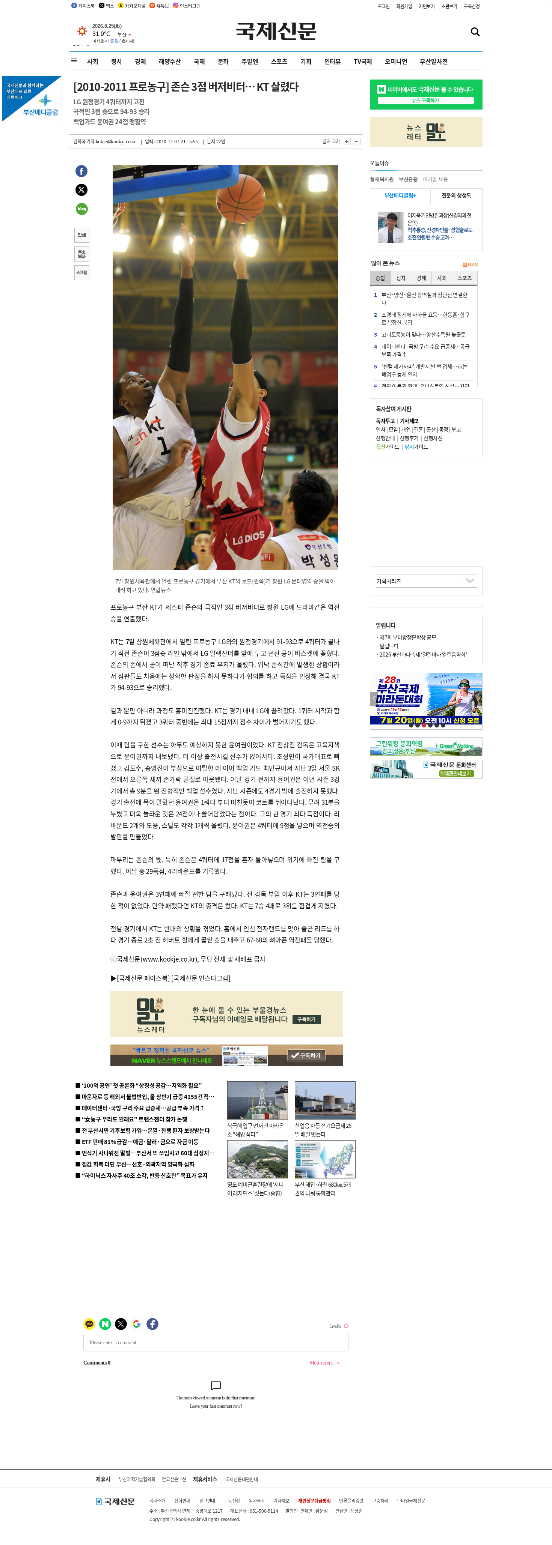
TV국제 (363, 61)
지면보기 (427, 6)
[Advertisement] (426, 512)
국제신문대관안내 (242, 1479)
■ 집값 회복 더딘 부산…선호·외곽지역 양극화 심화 (134, 1164)
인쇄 (81, 236)
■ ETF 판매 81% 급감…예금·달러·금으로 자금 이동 (137, 1141)
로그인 (384, 6)
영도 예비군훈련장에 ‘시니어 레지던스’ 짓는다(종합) (255, 1188)
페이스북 (86, 6)
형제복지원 (382, 179)
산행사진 (433, 438)
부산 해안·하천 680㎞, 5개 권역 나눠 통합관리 (323, 1188)
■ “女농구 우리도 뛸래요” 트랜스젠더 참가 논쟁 (131, 1119)
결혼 (418, 429)
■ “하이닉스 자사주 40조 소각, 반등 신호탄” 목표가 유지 (141, 1175)
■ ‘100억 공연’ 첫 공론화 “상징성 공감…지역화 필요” (138, 1085)
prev (374, 699)
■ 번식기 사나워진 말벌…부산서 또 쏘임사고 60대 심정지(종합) (149, 1153)
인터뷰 (332, 61)
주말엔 (249, 61)
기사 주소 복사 (81, 254)
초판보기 (449, 6)
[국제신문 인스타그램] (201, 978)
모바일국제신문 (411, 1500)
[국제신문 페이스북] (143, 978)
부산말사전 (434, 61)
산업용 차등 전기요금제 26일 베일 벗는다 (323, 1129)
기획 (306, 61)
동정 (443, 429)
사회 (92, 61)
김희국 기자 (84, 141)
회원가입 (404, 6)
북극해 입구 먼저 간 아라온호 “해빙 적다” (255, 1129)
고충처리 (380, 1500)
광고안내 (207, 1500)
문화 (223, 61)
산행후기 (409, 438)
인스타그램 (190, 6)
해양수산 (170, 61)
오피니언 (396, 61)
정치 (116, 61)
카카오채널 (135, 6)
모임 (393, 429)
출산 (431, 429)
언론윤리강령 (351, 1500)
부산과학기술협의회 (137, 1479)
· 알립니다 (387, 645)
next (478, 699)
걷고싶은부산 (174, 1479)
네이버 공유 (81, 209)
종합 (380, 277)
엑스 (110, 6)
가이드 (388, 446)
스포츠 (279, 61)
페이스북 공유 (81, 172)
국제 (199, 61)
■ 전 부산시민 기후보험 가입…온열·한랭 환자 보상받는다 (142, 1130)
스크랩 (81, 273)
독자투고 (257, 1500)
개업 (405, 429)
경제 (140, 61)
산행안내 (385, 438)
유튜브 (163, 6)
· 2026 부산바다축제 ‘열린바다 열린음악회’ (421, 654)
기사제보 (281, 1500)
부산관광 (408, 179)
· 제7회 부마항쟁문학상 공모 (406, 637)
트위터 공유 (81, 191)
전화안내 (182, 1500)
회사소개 (157, 1500)
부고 (456, 429)
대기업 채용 (435, 179)
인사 (380, 429)
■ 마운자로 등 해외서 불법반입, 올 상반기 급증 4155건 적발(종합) (152, 1096)
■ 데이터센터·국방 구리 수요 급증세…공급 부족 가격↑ (140, 1108)
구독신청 (472, 6)
